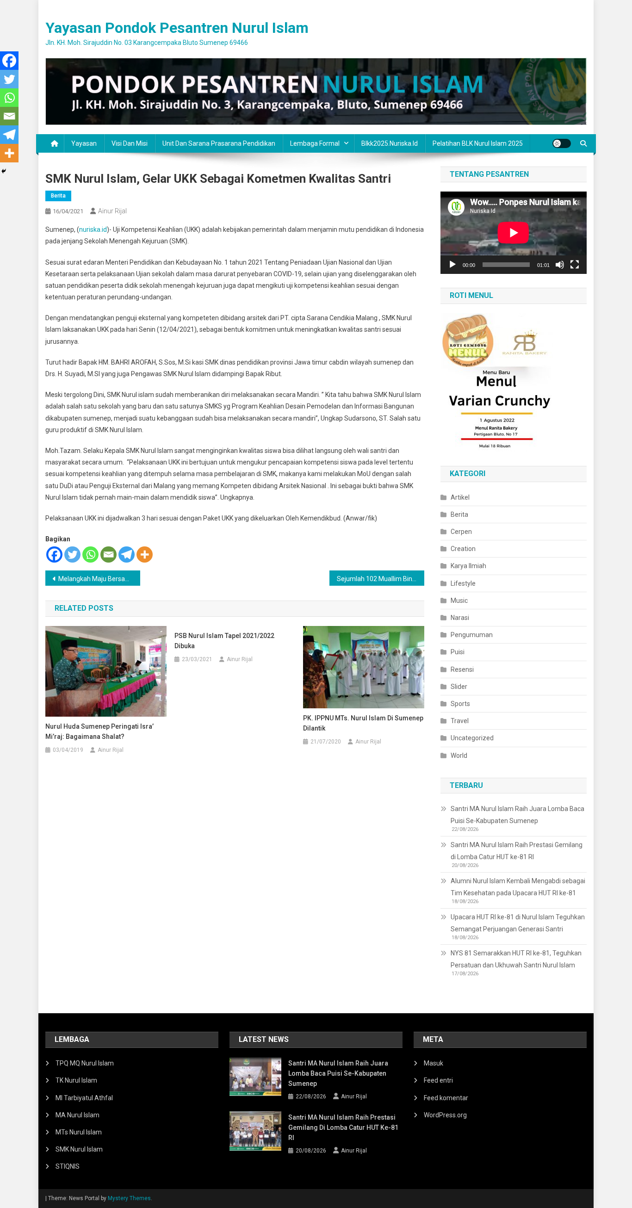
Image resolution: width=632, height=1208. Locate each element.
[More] (144, 554)
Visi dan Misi (130, 143)
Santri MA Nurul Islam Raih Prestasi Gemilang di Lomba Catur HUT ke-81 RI (516, 851)
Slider (459, 686)
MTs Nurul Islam (79, 1132)
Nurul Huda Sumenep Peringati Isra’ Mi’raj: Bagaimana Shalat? (99, 731)
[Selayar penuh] (574, 264)
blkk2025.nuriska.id (389, 143)
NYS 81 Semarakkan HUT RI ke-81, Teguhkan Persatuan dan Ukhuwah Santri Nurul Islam (516, 959)
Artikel (460, 497)
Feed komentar (446, 1098)
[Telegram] (126, 554)
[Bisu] (559, 264)
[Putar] (452, 264)
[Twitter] (72, 554)
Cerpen (461, 531)
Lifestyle (463, 583)
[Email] (108, 554)
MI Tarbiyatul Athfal (84, 1098)
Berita (58, 195)
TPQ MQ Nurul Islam (85, 1063)
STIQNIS (68, 1166)
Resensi (462, 669)
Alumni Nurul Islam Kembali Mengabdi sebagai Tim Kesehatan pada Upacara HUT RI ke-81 (518, 887)
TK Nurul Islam (76, 1080)
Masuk (433, 1063)
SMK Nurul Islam (79, 1149)
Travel (460, 721)
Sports (460, 703)
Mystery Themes (129, 1198)
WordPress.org (445, 1115)
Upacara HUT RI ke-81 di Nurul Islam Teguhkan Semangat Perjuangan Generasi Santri (518, 923)
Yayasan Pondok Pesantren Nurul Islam (177, 28)
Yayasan (84, 143)
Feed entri (438, 1080)
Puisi (458, 652)
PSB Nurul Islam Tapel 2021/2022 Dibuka (224, 641)
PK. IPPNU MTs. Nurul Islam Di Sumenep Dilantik (363, 723)
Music (459, 600)
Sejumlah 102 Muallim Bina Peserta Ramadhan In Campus (380, 578)
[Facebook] (54, 554)
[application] (513, 233)
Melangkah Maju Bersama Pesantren (99, 578)
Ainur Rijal (112, 211)
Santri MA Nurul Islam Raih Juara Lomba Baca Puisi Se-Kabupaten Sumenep (517, 814)
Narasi (460, 617)
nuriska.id (93, 229)
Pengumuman (472, 634)
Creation (463, 548)
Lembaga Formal (315, 143)
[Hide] (3, 171)
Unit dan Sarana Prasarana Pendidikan (218, 143)
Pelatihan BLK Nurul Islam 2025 (478, 143)
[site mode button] (561, 143)
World (459, 755)
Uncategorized (472, 738)
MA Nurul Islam (77, 1115)
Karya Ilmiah (468, 566)
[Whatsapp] (90, 554)
